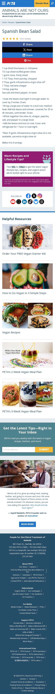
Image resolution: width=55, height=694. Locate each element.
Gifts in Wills (27, 632)
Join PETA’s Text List (36, 578)
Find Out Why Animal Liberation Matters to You (27, 571)
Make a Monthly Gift (17, 626)
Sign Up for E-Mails (18, 578)
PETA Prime (37, 575)
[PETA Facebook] (28, 195)
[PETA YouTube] (13, 201)
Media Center (16, 607)
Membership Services (19, 638)
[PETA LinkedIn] (24, 201)
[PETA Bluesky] (36, 201)
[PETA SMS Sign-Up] (18, 201)
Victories (16, 575)
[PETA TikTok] (30, 201)
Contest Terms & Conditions (22, 682)
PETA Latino (35, 660)
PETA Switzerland (36, 654)
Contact (32, 679)
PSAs (42, 607)
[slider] (10, 38)
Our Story (23, 567)
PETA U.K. (14, 651)
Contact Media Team (27, 613)
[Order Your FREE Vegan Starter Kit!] (27, 242)
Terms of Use (17, 688)
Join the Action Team (21, 594)
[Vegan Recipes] (27, 321)
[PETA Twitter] (34, 195)
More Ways (27, 641)
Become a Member (33, 623)
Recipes (11, 22)
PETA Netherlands (19, 654)
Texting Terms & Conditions (21, 685)
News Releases (31, 607)
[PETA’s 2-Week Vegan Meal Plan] (27, 360)
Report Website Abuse (34, 688)
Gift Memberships (37, 638)
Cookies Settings (27, 691)
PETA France (25, 651)
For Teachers (27, 597)
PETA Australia (27, 657)
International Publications (34, 581)
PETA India (15, 657)
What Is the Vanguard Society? (27, 635)
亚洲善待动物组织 (21, 660)
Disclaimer (40, 682)
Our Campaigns (34, 591)
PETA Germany (39, 651)
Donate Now (18, 623)
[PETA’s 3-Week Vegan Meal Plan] (27, 400)
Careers (33, 567)
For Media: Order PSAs (27, 610)
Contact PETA (16, 581)
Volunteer (26, 575)
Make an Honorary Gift (19, 629)
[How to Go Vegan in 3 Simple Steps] (27, 281)
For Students (37, 594)
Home (4, 22)
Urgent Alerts (20, 591)
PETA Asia (40, 657)
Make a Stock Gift (38, 629)
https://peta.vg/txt (42, 180)
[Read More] (27, 494)
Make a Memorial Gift (36, 626)
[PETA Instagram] (39, 195)
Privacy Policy (40, 685)
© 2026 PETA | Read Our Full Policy (27, 676)
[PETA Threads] (41, 201)
